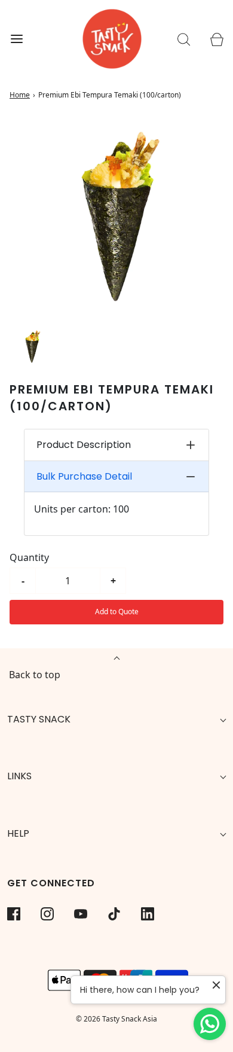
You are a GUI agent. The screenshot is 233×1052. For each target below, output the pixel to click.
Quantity (29, 557)
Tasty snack (38, 719)
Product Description (83, 445)
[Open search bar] (183, 39)
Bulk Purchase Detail (84, 476)
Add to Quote (117, 611)
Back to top (34, 674)
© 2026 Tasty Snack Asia (116, 1019)
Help (18, 833)
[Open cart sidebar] (216, 39)
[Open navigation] (16, 39)
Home (20, 95)
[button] (32, 346)
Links (19, 776)
